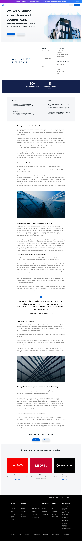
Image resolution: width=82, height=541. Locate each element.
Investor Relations (14, 514)
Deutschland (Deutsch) (66, 522)
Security (22, 514)
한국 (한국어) (64, 526)
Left (76, 1)
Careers (12, 517)
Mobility (22, 513)
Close (80, 1)
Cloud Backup (34, 511)
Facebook (68, 497)
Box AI (22, 506)
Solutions (33, 4)
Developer (39, 4)
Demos (53, 513)
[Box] (3, 5)
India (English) (64, 511)
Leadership (13, 508)
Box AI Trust (54, 508)
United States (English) (66, 506)
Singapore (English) (65, 518)
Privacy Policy (45, 534)
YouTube (51, 497)
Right (78, 1)
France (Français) (65, 520)
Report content (44, 511)
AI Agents (23, 508)
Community (44, 508)
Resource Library (55, 516)
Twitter (62, 497)
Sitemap (20, 534)
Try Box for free (21, 34)
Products (28, 4)
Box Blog (12, 513)
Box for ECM (23, 516)
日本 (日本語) (64, 525)
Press (12, 511)
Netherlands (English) (66, 512)
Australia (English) (65, 515)
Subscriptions (27, 534)
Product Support (45, 506)
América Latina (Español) (66, 528)
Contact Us (44, 513)
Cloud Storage (23, 511)
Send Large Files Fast (35, 517)
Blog (57, 497)
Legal (12, 520)
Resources (44, 4)
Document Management (36, 508)
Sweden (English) (65, 514)
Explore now (57, 1)
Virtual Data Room (35, 513)
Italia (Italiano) (64, 523)
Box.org (12, 516)
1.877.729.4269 (45, 514)
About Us (12, 506)
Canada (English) (65, 517)
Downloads (54, 514)
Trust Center (54, 506)
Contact (53, 4)
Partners (12, 519)
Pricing (49, 4)
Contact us (11, 34)
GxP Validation (54, 511)
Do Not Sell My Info (55, 534)
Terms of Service (37, 534)
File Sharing (34, 506)
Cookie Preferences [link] (65, 534)
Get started (77, 4)
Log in (71, 4)
